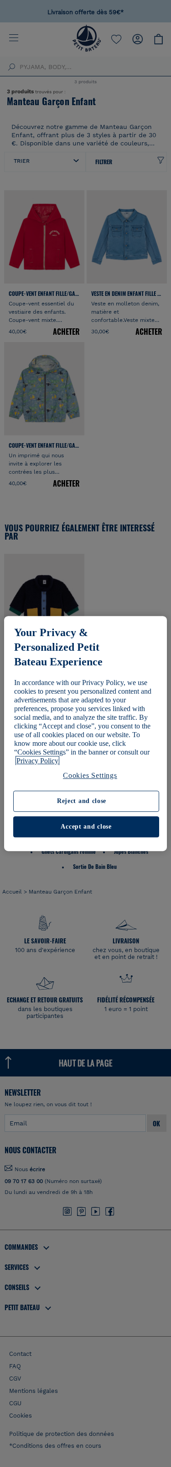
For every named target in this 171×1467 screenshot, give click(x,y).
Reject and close (81, 801)
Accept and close (86, 826)
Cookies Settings (90, 775)
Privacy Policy (37, 761)
